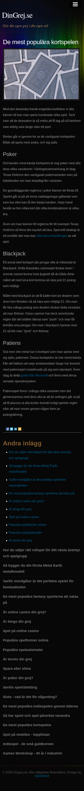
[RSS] (19, 429)
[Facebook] (7, 429)
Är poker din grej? (18, 678)
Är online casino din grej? (26, 501)
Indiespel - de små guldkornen (28, 744)
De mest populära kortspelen (27, 725)
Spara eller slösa (17, 669)
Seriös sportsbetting (20, 687)
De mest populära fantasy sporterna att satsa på (42, 493)
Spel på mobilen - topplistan (26, 735)
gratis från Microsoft (34, 375)
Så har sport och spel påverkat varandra (36, 716)
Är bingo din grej (20, 509)
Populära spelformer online (27, 524)
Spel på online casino (24, 517)
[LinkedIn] (15, 429)
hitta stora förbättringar (51, 235)
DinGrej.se (17, 15)
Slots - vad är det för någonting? (30, 697)
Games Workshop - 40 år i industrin (32, 753)
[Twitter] (11, 429)
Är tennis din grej (20, 540)
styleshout (42, 776)
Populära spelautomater (25, 532)
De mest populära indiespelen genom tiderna (40, 706)
